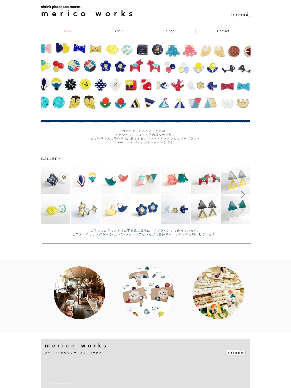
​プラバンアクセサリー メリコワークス (73, 352)
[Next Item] (242, 195)
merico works (76, 345)
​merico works (89, 13)
